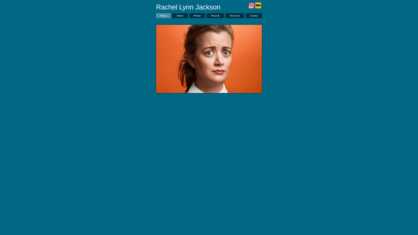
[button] (209, 59)
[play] (254, 90)
